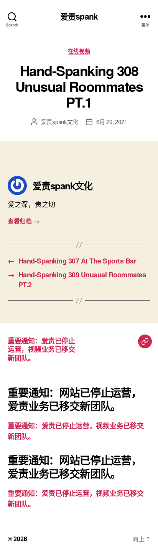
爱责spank (79, 16)
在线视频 (79, 51)
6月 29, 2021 (111, 122)
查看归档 (23, 221)
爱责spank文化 (60, 122)
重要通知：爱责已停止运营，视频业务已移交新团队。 (41, 349)
